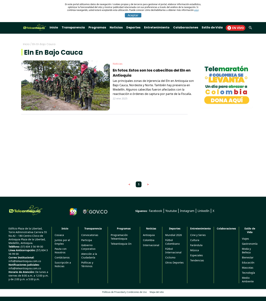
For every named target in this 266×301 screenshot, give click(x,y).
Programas (97, 27)
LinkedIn (203, 211)
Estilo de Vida (212, 27)
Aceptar (133, 15)
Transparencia (73, 27)
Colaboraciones (185, 27)
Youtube (171, 211)
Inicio (54, 27)
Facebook (155, 211)
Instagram (187, 211)
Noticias (116, 27)
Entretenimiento (157, 27)
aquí (196, 10)
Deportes (133, 27)
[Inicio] (26, 210)
